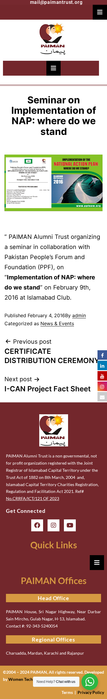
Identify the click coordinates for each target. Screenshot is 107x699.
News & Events (57, 323)
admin (79, 315)
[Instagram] (53, 525)
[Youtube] (70, 525)
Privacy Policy (91, 692)
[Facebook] (37, 525)
